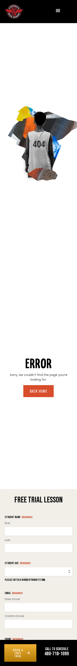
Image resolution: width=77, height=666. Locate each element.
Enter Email (12, 599)
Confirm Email (14, 616)
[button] (58, 10)
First (7, 523)
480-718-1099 (56, 654)
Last (7, 540)
